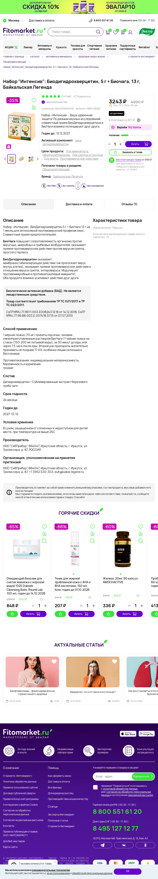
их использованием (58, 873)
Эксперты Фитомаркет (61, 814)
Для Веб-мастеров (14, 841)
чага (78, 140)
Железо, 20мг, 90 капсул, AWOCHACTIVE (120, 580)
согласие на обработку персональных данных (126, 793)
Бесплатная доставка (128, 159)
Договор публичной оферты (19, 793)
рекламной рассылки (140, 795)
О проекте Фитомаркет (141, 56)
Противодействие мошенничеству (68, 799)
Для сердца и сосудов (87, 155)
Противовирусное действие (79, 159)
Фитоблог (144, 47)
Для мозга (51, 159)
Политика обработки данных (19, 781)
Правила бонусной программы (20, 799)
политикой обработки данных (120, 788)
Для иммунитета (77, 151)
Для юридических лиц (60, 793)
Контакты (8, 826)
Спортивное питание (94, 47)
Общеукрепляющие (56, 169)
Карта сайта (10, 847)
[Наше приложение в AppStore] (128, 734)
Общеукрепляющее (56, 155)
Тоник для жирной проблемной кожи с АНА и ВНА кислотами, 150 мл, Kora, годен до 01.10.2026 (73, 584)
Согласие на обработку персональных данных (17, 812)
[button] (11, 159)
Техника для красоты (78, 47)
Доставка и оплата (42, 20)
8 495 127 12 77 (115, 828)
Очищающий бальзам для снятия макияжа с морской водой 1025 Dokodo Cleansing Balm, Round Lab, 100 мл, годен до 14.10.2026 (26, 585)
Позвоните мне (137, 20)
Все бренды (55, 787)
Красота (61, 47)
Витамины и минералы (45, 47)
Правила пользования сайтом (20, 787)
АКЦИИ (9, 47)
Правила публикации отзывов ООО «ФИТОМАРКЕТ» (20, 833)
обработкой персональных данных (92, 873)
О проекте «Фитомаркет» (17, 776)
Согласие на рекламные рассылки (23, 820)
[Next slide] (37, 159)
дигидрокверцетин (56, 144)
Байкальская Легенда (68, 176)
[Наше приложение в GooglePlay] (146, 734)
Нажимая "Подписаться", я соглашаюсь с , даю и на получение (127, 790)
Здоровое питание (111, 47)
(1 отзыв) (66, 96)
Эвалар (28, 47)
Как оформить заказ (59, 776)
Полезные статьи (58, 820)
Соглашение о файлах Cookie (20, 804)
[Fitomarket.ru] (24, 32)
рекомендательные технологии (51, 870)
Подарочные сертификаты (128, 47)
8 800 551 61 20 (103, 20)
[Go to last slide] (5, 159)
